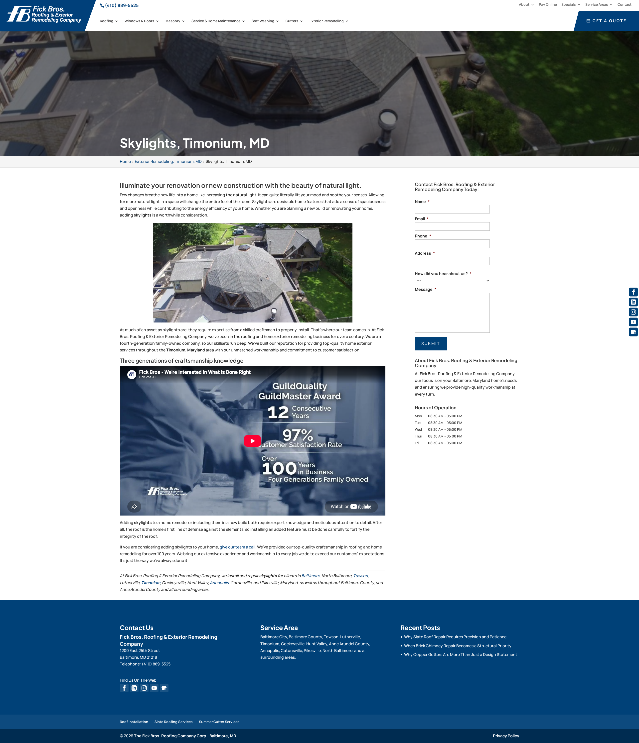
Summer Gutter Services (219, 721)
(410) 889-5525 (122, 5)
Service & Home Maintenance (215, 21)
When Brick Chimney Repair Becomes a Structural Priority (457, 645)
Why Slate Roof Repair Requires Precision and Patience (455, 636)
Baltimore (311, 575)
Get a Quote (609, 20)
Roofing (106, 21)
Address (425, 253)
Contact (625, 5)
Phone (423, 236)
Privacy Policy (506, 736)
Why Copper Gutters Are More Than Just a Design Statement (460, 654)
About (524, 5)
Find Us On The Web (138, 680)
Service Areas (596, 5)
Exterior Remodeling (327, 21)
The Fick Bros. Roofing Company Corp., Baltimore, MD (185, 736)
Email (422, 218)
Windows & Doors (139, 21)
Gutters (292, 21)
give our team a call (237, 547)
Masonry (172, 21)
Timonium (150, 582)
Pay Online (548, 5)
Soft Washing (263, 21)
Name (422, 201)
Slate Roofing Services (174, 721)
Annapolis (219, 582)
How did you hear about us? (443, 273)
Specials (568, 5)
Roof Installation (134, 721)
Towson (360, 575)
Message (425, 289)
